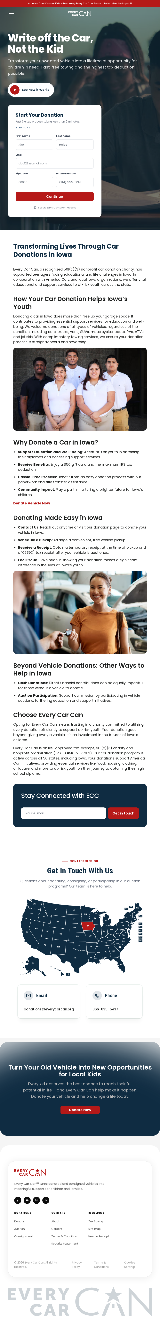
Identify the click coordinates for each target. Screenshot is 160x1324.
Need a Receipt (98, 1236)
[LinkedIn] (45, 1200)
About (55, 1221)
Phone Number (66, 173)
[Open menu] (12, 13)
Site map (94, 1229)
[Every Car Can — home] (80, 13)
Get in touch (123, 813)
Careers (56, 1229)
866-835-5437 (105, 1009)
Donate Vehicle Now (31, 503)
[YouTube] (27, 1200)
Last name (63, 136)
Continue (54, 196)
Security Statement (64, 1244)
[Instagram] (36, 1200)
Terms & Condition (64, 1236)
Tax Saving (95, 1221)
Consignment (23, 1236)
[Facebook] (17, 1200)
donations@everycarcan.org (49, 1009)
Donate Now (80, 1109)
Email (19, 155)
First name (23, 136)
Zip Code (22, 173)
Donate (19, 1221)
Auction (19, 1229)
